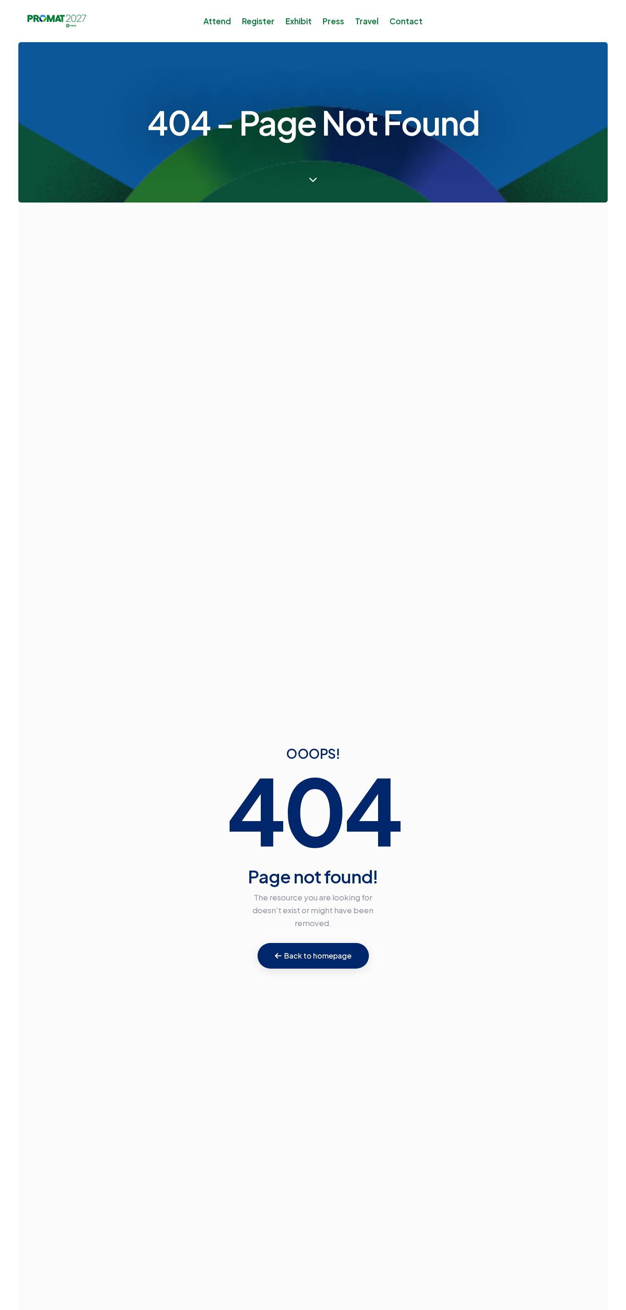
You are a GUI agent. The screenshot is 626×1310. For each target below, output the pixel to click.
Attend (217, 21)
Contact (406, 21)
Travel (367, 21)
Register (258, 21)
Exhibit (299, 21)
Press (333, 21)
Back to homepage (317, 955)
